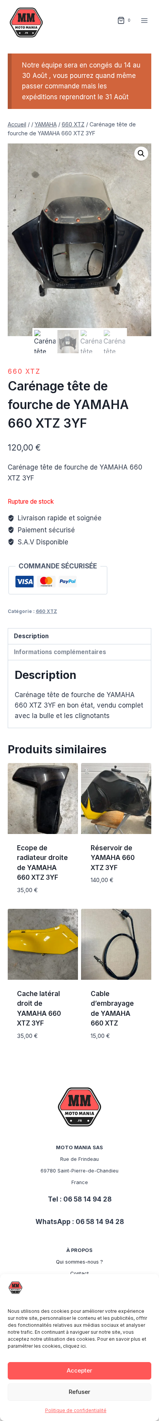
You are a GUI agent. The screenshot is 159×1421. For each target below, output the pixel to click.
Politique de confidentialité (76, 1410)
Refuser (79, 1391)
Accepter (79, 1370)
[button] (141, 154)
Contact (79, 1273)
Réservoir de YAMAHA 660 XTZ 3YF (113, 858)
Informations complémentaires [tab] (60, 652)
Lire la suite (110, 903)
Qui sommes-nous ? (79, 1262)
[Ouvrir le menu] (144, 20)
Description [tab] (31, 636)
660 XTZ (24, 371)
